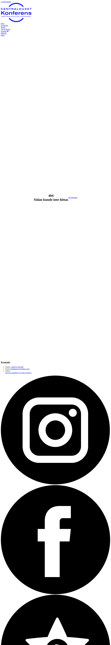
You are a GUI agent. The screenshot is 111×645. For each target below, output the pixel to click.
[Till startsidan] (16, 22)
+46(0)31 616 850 (17, 367)
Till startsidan (72, 198)
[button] (7, 31)
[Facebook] (55, 594)
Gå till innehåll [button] (6, 2)
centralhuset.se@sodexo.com (19, 369)
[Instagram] (55, 484)
